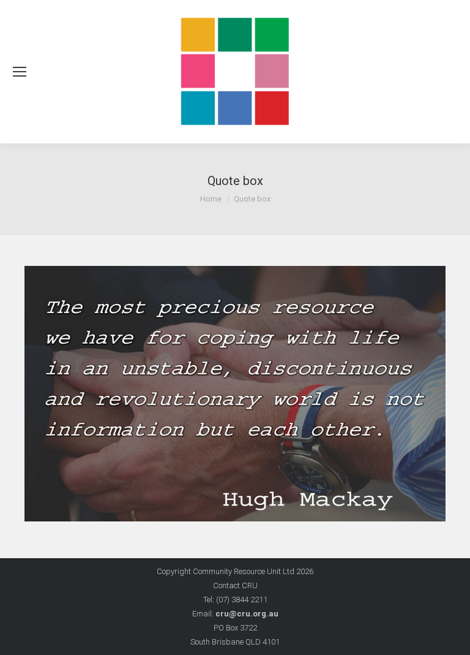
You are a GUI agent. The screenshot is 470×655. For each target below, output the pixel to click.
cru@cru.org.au (246, 613)
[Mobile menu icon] (19, 71)
